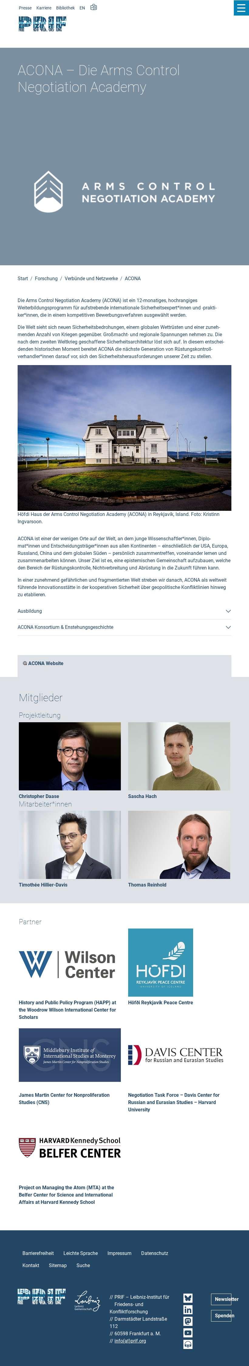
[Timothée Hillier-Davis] (70, 844)
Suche (83, 1265)
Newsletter (223, 1299)
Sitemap (58, 1265)
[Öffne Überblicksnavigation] (241, 8)
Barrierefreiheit (38, 1253)
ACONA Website (45, 663)
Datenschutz (154, 1253)
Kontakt (30, 1265)
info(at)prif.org (130, 1341)
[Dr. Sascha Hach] (179, 756)
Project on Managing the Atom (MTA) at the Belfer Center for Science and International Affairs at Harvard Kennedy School (66, 1195)
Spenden (223, 1316)
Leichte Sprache (80, 1253)
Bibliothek (65, 8)
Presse (25, 8)
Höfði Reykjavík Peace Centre (160, 1002)
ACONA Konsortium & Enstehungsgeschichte (65, 627)
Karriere (43, 8)
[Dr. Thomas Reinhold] (179, 844)
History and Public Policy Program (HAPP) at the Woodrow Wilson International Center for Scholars (67, 1010)
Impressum (119, 1253)
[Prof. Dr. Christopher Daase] (70, 756)
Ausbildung (30, 611)
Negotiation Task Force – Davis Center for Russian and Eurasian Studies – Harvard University (174, 1102)
